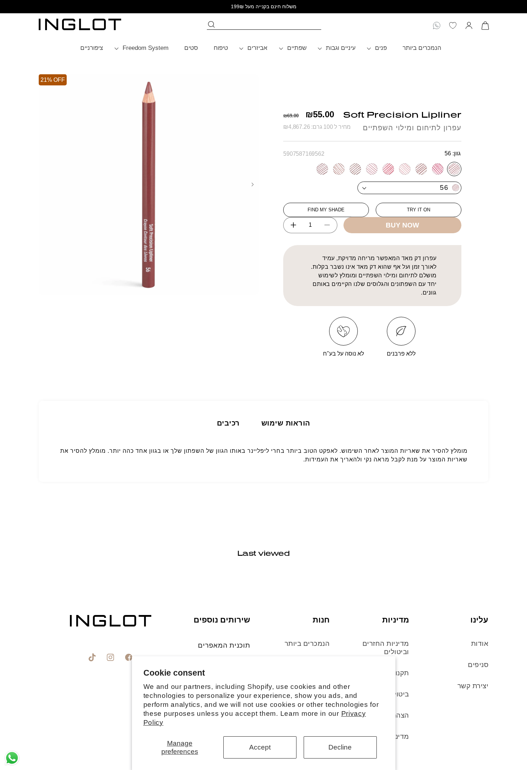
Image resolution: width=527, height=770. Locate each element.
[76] (355, 169)
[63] (421, 169)
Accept (260, 747)
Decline (340, 747)
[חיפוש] (211, 24)
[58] (437, 169)
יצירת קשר (473, 686)
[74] (372, 169)
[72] (388, 169)
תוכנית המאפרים (224, 645)
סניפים (478, 664)
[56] (454, 169)
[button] (379, 48)
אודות (480, 643)
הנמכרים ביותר (307, 643)
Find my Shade (326, 209)
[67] (404, 169)
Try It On (418, 209)
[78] (322, 169)
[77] (339, 169)
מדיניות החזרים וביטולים (385, 648)
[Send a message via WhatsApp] (12, 758)
